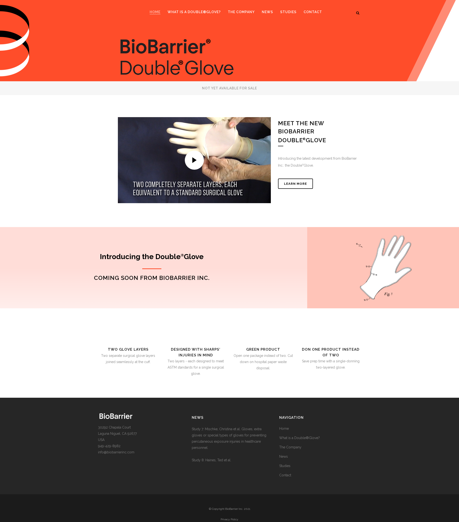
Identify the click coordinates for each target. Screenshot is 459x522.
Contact (285, 475)
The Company (290, 447)
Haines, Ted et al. (218, 460)
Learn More (295, 183)
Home (284, 428)
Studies (284, 466)
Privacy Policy (229, 519)
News (283, 456)
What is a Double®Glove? (299, 438)
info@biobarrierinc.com (116, 452)
